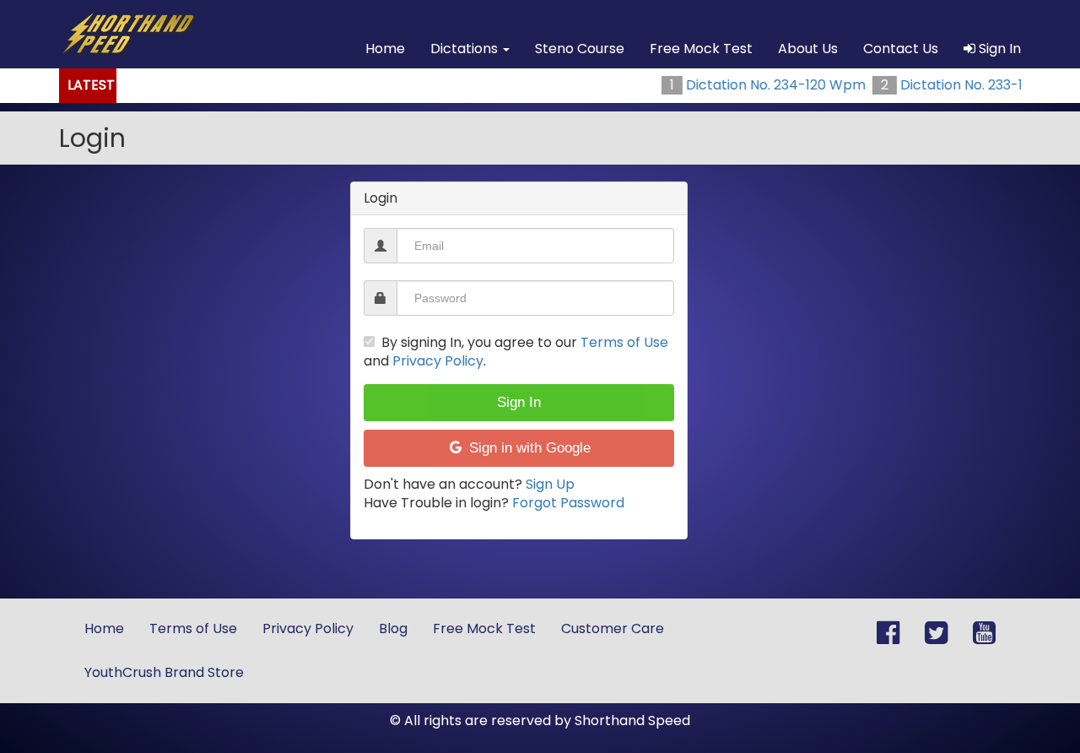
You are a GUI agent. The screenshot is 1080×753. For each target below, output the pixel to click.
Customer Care (612, 628)
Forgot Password (568, 502)
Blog (393, 628)
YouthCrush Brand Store (164, 672)
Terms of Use (624, 342)
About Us (808, 48)
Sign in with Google (528, 448)
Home (385, 48)
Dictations (465, 48)
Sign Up (550, 484)
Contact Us (900, 48)
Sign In (998, 48)
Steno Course (579, 48)
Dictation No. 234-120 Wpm (755, 85)
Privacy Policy (437, 361)
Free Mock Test (701, 48)
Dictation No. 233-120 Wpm (969, 85)
